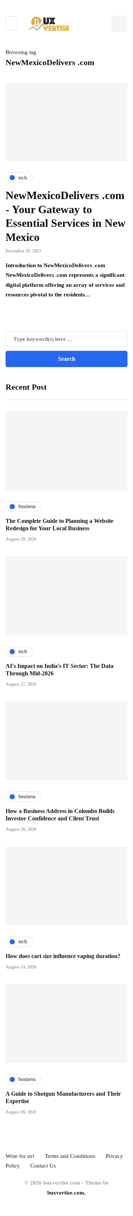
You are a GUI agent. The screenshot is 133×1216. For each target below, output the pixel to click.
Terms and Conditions (70, 1156)
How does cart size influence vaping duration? (63, 956)
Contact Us (43, 1166)
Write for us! (20, 1156)
